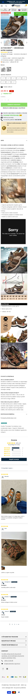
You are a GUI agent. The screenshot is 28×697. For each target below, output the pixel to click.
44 (3, 81)
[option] (14, 1)
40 (8, 77)
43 (24, 77)
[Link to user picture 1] (14, 496)
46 (13, 81)
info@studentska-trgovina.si (12, 663)
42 (19, 77)
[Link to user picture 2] (3, 567)
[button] (1, 42)
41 (13, 77)
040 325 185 (21, 1)
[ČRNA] (8, 68)
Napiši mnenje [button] (14, 458)
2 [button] (12, 623)
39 (3, 77)
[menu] (2, 5)
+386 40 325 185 (8, 660)
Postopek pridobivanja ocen (8, 417)
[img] (4, 473)
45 (8, 81)
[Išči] (6, 5)
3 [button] (14, 623)
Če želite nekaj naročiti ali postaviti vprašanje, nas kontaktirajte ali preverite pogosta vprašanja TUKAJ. (13, 655)
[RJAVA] (3, 68)
